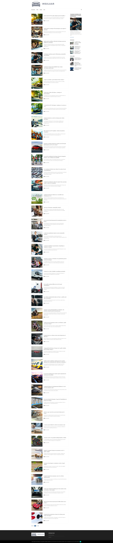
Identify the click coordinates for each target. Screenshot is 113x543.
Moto (37, 9)
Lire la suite (46, 20)
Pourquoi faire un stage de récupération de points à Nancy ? (78, 58)
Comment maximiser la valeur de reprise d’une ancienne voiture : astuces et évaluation (55, 182)
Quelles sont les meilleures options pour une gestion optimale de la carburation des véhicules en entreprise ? (55, 361)
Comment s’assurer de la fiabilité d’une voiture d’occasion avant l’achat (53, 67)
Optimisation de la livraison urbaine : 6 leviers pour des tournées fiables (77, 47)
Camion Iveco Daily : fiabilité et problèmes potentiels (54, 271)
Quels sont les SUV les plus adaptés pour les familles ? (54, 15)
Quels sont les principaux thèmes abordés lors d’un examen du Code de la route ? (77, 64)
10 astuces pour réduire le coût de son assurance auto (54, 424)
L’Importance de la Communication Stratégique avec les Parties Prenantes (77, 52)
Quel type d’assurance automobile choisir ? (52, 207)
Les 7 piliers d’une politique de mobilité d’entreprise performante (77, 43)
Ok (80, 541)
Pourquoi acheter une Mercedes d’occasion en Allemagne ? (77, 68)
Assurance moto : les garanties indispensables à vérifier (55, 437)
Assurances (33, 9)
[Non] (111, 541)
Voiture (41, 9)
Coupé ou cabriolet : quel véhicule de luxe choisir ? (54, 79)
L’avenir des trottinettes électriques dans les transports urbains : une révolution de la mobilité (55, 157)
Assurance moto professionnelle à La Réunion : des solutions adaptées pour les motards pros (54, 310)
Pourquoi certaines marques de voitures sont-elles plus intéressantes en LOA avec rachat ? (55, 144)
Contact (50, 537)
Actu (44, 9)
